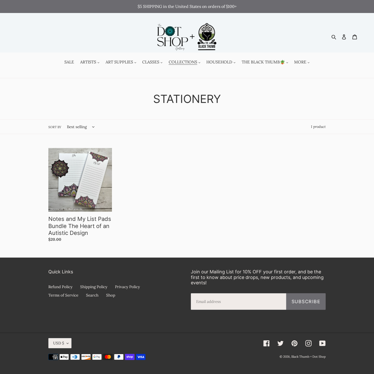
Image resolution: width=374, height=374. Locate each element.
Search (92, 295)
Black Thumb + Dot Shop (308, 356)
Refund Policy (60, 286)
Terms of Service (63, 295)
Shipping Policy (93, 286)
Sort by (54, 127)
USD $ (58, 343)
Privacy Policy (127, 286)
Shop (110, 295)
